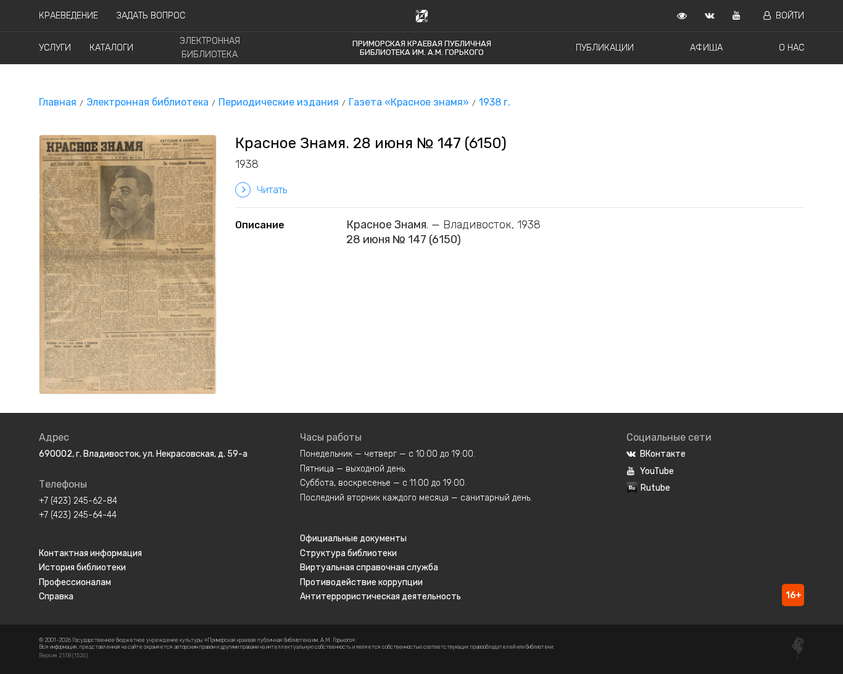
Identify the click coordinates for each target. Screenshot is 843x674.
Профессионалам (75, 582)
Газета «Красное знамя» (409, 102)
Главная (58, 102)
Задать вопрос (151, 15)
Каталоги (111, 48)
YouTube (657, 471)
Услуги (55, 48)
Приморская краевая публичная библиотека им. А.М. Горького (421, 48)
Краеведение (68, 15)
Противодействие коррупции (361, 582)
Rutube (655, 488)
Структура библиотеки (348, 553)
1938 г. (494, 102)
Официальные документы (353, 538)
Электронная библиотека (147, 102)
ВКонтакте (663, 454)
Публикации (605, 48)
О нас (791, 48)
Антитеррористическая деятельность (380, 596)
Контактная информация (90, 553)
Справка (56, 596)
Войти (790, 15)
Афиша (706, 48)
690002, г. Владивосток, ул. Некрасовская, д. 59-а (143, 454)
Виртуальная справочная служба (369, 567)
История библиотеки (82, 567)
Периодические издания (278, 102)
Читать (272, 190)
